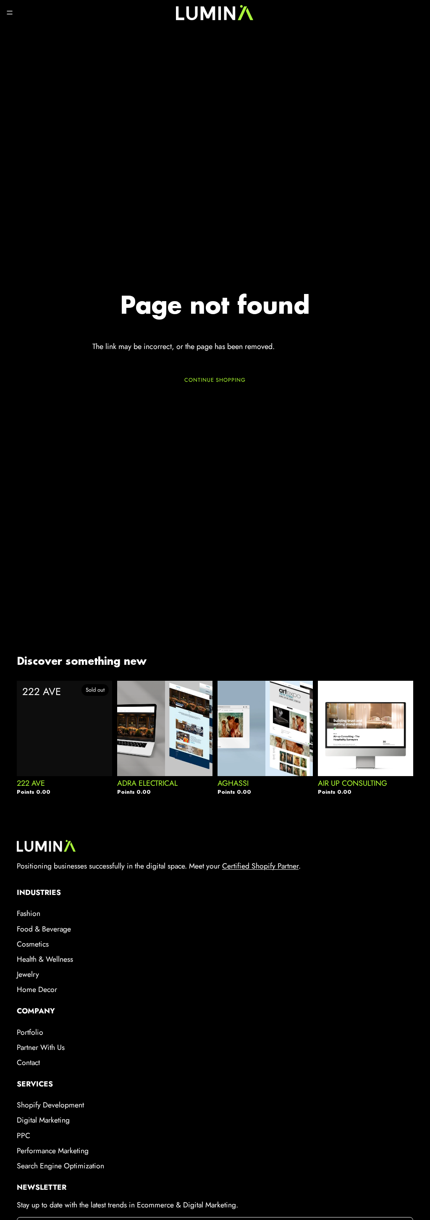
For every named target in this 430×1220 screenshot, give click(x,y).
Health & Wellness (45, 959)
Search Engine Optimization (60, 1165)
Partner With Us (41, 1047)
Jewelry (28, 974)
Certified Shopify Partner (260, 866)
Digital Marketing (43, 1120)
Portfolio (30, 1032)
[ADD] (199, 759)
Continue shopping (215, 380)
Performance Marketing (53, 1150)
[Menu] (9, 12)
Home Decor (37, 989)
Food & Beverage (44, 929)
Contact (28, 1062)
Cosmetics (33, 944)
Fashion (28, 913)
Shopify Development (50, 1104)
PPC (23, 1135)
